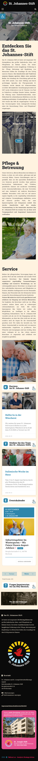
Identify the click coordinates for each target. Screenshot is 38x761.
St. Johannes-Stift (12, 516)
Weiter (26, 574)
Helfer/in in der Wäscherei (13, 416)
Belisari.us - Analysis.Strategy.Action (21, 757)
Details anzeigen (24, 561)
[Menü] (3, 9)
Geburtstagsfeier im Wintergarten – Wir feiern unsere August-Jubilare (17, 543)
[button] (2, 16)
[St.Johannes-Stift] (19, 3)
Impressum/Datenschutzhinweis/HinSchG (14, 706)
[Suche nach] (35, 9)
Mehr (19, 146)
